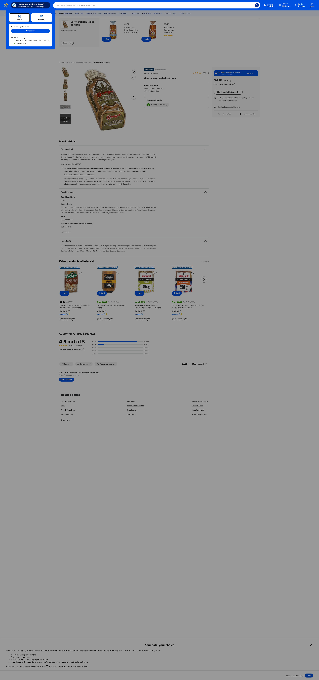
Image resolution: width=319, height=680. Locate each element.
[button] (285, 5)
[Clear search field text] (251, 5)
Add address (30, 31)
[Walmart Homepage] (6, 5)
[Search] (257, 5)
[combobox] (156, 5)
